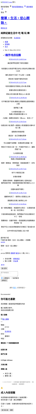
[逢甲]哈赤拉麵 (13, 55)
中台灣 (15, 261)
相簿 (6, 42)
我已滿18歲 (5, 410)
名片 (6, 46)
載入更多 (4, 268)
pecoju (3, 242)
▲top (2, 264)
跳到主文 (4, 28)
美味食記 (16, 259)
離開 (11, 410)
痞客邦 (13, 253)
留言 (17, 253)
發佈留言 (4, 280)
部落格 (7, 44)
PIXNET (9, 382)
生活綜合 (17, 38)
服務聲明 (21, 384)
